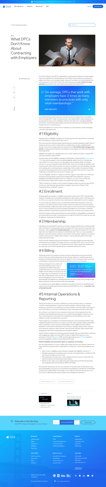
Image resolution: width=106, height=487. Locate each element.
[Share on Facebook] (14, 87)
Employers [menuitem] (34, 443)
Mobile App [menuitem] (78, 446)
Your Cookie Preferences (63, 481)
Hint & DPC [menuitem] (34, 453)
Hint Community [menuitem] (36, 456)
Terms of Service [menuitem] (58, 460)
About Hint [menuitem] (34, 458)
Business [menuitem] (34, 436)
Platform (30, 6)
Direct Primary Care (47, 381)
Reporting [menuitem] (34, 448)
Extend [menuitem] (77, 436)
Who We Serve (18, 6)
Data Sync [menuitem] (78, 443)
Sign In (89, 6)
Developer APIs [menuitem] (79, 441)
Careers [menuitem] (33, 463)
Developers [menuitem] (56, 458)
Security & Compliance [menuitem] (59, 456)
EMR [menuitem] (54, 439)
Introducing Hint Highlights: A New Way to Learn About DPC (47, 405)
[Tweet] (14, 92)
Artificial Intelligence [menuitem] (59, 446)
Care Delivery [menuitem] (57, 436)
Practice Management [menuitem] (59, 441)
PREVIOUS (44, 393)
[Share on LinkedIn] (14, 97)
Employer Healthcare (66, 381)
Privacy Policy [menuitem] (57, 463)
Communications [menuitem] (58, 443)
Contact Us (78, 468)
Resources (39, 6)
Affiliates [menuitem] (33, 446)
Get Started (97, 6)
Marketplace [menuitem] (78, 439)
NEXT (69, 393)
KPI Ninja (83, 337)
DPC (47, 6)
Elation (56, 337)
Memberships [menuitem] (35, 439)
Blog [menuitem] (32, 460)
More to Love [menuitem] (57, 453)
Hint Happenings (18, 25)
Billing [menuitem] (32, 441)
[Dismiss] (104, 2)
